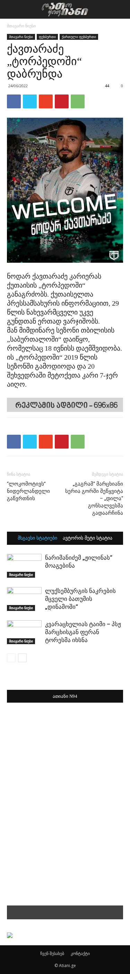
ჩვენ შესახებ (52, 953)
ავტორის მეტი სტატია (87, 538)
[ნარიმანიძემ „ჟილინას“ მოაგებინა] (24, 566)
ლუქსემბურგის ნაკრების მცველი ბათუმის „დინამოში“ (80, 598)
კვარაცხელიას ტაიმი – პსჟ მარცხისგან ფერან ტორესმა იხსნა (83, 632)
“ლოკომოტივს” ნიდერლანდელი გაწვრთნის (28, 491)
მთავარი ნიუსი (21, 26)
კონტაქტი (80, 953)
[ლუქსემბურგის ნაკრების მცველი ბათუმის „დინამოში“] (24, 599)
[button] (120, 9)
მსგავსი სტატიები (37, 538)
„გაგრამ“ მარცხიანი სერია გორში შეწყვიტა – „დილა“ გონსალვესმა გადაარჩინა (94, 498)
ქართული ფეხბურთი (79, 36)
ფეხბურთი (47, 36)
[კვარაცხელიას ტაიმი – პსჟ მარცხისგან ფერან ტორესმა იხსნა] (24, 632)
